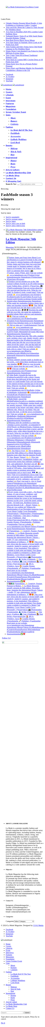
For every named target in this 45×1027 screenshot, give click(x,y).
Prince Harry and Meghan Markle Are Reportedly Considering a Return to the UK (24, 69)
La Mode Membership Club (18, 172)
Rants (13, 163)
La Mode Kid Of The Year (22, 130)
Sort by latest (11, 221)
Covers (9, 92)
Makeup (14, 148)
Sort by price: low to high (15, 223)
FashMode (15, 133)
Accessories (16, 136)
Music (13, 118)
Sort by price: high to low (15, 226)
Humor (14, 160)
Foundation (11, 109)
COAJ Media (38, 925)
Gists (8, 115)
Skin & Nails (16, 151)
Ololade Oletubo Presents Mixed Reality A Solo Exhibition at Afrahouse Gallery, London (24, 24)
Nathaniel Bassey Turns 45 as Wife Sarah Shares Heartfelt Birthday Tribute (24, 37)
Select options (37, 230)
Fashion (9, 127)
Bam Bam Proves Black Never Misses (20, 40)
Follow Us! (6, 638)
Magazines (10, 106)
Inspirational (11, 157)
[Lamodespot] (12, 85)
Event (8, 98)
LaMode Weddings (19, 139)
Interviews (10, 100)
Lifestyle (10, 95)
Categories (10, 921)
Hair (13, 154)
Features (10, 103)
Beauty (9, 145)
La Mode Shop (12, 175)
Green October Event (16, 112)
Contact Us (11, 178)
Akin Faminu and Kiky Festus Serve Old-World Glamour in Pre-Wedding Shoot (24, 48)
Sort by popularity (12, 217)
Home (8, 89)
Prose (13, 166)
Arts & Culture (12, 169)
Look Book (15, 142)
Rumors (14, 121)
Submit (27, 1013)
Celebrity (14, 124)
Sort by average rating (14, 219)
